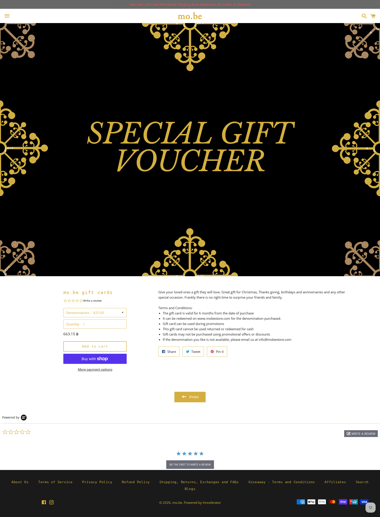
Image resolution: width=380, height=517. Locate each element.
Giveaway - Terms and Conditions (281, 482)
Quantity (72, 324)
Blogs (190, 489)
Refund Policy (136, 482)
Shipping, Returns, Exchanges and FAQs (199, 482)
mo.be (177, 502)
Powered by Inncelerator (202, 502)
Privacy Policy (97, 482)
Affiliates (335, 482)
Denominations (78, 312)
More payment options (95, 369)
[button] (361, 433)
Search (362, 482)
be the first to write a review (190, 464)
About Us (20, 482)
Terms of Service (55, 482)
